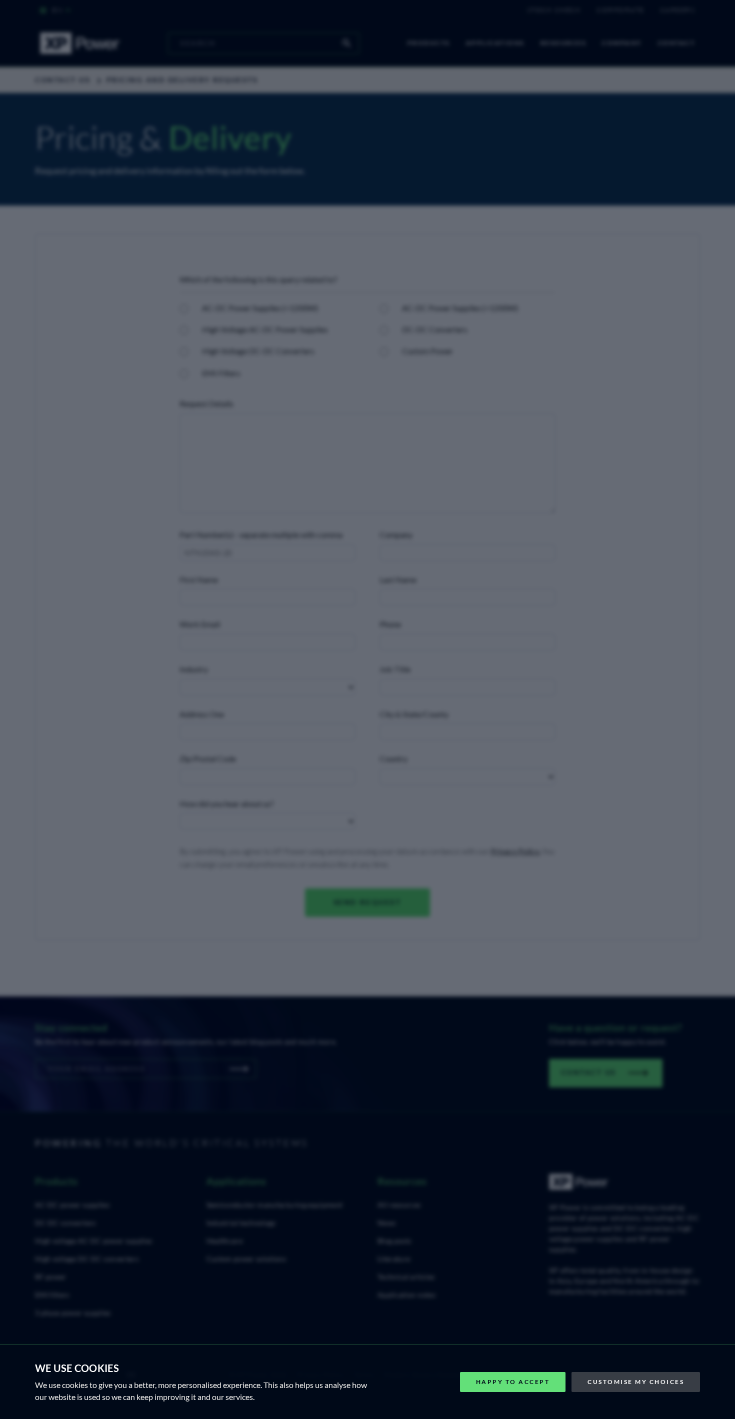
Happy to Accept (513, 1381)
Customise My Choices (636, 1381)
